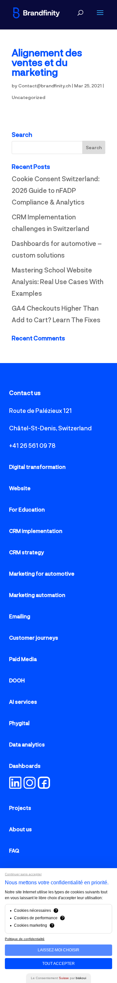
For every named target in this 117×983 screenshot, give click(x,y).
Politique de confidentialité (25, 939)
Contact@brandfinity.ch (44, 85)
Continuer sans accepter (23, 874)
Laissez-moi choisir (58, 950)
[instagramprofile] (29, 786)
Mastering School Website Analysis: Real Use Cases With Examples (57, 281)
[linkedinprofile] (15, 786)
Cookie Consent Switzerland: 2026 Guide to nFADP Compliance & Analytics (55, 190)
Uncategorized (28, 97)
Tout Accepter (58, 963)
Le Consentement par (58, 978)
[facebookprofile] (22, 786)
